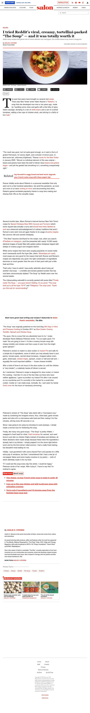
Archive (39, 672)
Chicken (6, 571)
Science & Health (63, 7)
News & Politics (10, 7)
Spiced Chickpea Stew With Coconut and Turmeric (30, 224)
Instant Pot (44, 351)
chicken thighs (22, 359)
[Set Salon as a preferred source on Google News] (54, 89)
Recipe (13, 571)
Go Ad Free (49, 672)
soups (51, 99)
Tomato (34, 571)
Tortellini (41, 571)
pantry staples (52, 232)
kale (8, 115)
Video (84, 7)
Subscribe (10, 2)
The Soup (27, 571)
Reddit (20, 571)
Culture (23, 7)
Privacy (43, 667)
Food (31, 7)
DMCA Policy (45, 698)
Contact (46, 664)
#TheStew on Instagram (12, 241)
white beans (36, 110)
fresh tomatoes (34, 434)
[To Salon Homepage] (45, 7)
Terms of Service (43, 670)
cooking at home (26, 189)
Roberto (51, 102)
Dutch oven (7, 386)
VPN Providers (45, 695)
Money (75, 7)
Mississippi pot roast (47, 253)
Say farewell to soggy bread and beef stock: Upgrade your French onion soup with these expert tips (35, 175)
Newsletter (63, 2)
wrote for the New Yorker (49, 158)
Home (39, 662)
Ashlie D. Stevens (11, 43)
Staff (38, 664)
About (47, 662)
